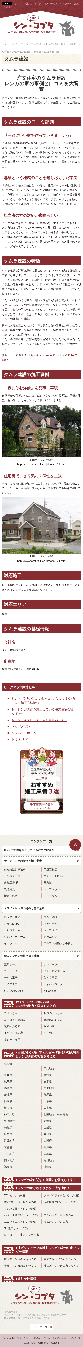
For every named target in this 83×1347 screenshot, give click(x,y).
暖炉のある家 (12, 1026)
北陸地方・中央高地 (56, 1114)
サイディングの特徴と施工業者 (23, 860)
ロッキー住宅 (12, 917)
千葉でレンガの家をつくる (20, 1265)
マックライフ (52, 923)
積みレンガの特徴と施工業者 (21, 955)
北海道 (8, 1063)
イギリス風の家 (13, 1032)
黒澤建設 (9, 889)
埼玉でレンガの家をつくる (20, 1259)
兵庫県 (48, 1147)
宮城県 (48, 1074)
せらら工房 (11, 977)
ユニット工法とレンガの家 (20, 1221)
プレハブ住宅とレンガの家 (20, 1208)
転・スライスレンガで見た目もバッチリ (39, 720)
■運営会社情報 (26, 1278)
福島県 (8, 1088)
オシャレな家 (12, 1039)
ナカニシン (50, 936)
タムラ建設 (50, 917)
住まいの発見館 (13, 990)
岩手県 (48, 1081)
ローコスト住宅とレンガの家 (21, 1234)
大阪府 (48, 1140)
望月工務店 (11, 895)
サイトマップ (39, 1327)
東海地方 (9, 1120)
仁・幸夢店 (50, 977)
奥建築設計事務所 (15, 869)
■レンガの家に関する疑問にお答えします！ (46, 1180)
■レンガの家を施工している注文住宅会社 (29, 850)
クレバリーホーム (24, 733)
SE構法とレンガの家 (16, 1228)
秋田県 (8, 1081)
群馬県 (48, 1094)
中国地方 (9, 1153)
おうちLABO (20, 739)
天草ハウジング (53, 984)
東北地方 (49, 1068)
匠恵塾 (48, 882)
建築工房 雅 (11, 882)
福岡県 (8, 1166)
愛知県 (48, 1134)
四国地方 (9, 1160)
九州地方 (49, 1160)
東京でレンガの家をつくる (60, 1259)
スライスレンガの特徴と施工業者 (24, 908)
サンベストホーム (15, 876)
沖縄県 (48, 1166)
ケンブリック (52, 964)
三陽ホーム (11, 964)
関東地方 (49, 1088)
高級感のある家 (53, 1019)
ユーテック (11, 971)
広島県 (48, 1153)
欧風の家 (49, 1026)
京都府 (8, 1147)
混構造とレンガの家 (56, 1221)
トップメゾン (21, 726)
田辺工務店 (50, 869)
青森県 (8, 1074)
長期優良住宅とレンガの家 (60, 1202)
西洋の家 (49, 1032)
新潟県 (48, 1120)
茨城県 (8, 1094)
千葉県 (48, 1101)
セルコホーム (12, 930)
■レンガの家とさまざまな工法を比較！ (43, 1188)
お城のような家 (53, 1013)
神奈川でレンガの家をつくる (61, 1265)
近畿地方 (9, 1140)
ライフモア (11, 984)
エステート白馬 (53, 876)
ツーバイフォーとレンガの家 (61, 1195)
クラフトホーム (53, 889)
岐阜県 (8, 1134)
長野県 (8, 1127)
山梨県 (48, 1127)
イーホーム (11, 943)
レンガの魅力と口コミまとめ (36, 1004)
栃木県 (8, 1101)
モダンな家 (11, 1013)
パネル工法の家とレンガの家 (21, 1215)
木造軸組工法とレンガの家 (20, 1202)
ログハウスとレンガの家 (58, 1215)
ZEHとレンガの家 (15, 1195)
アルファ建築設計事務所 (58, 943)
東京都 (48, 1107)
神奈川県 (9, 1114)
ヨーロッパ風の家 (15, 1019)
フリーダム (50, 895)
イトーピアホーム (54, 971)
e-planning (50, 990)
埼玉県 (8, 1107)
